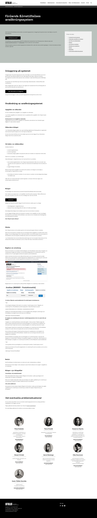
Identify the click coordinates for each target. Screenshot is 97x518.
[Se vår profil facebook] (60, 506)
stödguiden (21, 42)
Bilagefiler (71, 49)
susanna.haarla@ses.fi (77, 439)
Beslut (70, 47)
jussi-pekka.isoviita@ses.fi (19, 487)
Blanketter (10, 199)
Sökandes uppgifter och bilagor (76, 39)
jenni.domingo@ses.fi (48, 463)
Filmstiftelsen (43, 2)
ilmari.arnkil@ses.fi (19, 461)
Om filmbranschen (76, 2)
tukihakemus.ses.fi (12, 37)
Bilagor (70, 42)
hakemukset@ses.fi (31, 405)
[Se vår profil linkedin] (65, 506)
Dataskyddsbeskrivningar (11, 511)
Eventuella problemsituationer (76, 51)
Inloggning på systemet (74, 37)
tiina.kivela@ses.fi (48, 435)
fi (86, 2)
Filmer (70, 2)
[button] (91, 3)
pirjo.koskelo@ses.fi (19, 439)
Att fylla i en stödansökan (74, 40)
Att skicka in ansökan (74, 44)
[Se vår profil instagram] (62, 506)
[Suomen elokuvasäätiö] (11, 3)
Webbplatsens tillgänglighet (11, 509)
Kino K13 (83, 2)
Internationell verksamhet (61, 2)
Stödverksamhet (51, 2)
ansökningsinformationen (11, 42)
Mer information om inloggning (15, 91)
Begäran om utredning (74, 46)
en (88, 2)
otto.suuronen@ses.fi (77, 465)
